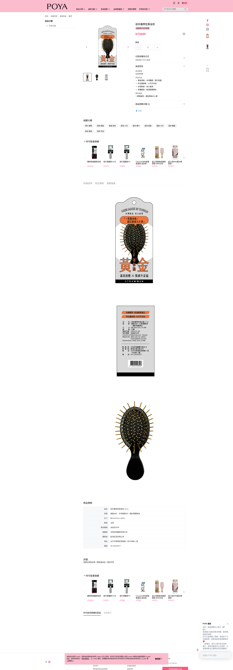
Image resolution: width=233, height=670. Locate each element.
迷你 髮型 (88, 131)
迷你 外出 (100, 131)
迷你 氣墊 (148, 126)
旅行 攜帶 (88, 126)
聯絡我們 (130, 669)
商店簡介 (96, 666)
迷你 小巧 (124, 126)
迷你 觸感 (171, 126)
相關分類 (87, 120)
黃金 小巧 (160, 126)
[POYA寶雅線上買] (58, 6)
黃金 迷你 (112, 126)
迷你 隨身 (100, 126)
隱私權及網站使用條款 (100, 669)
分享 (139, 111)
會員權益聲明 (131, 666)
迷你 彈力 (136, 126)
